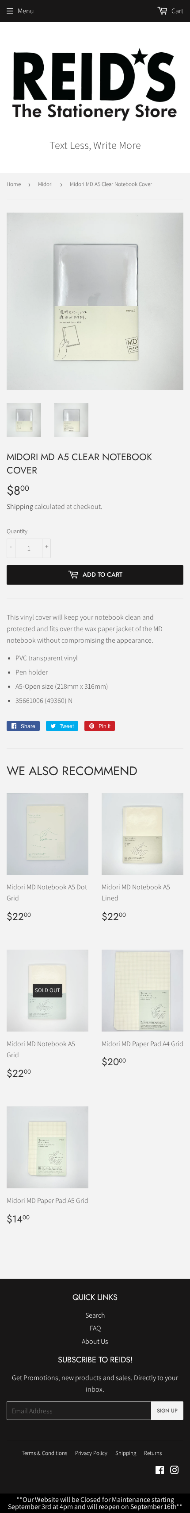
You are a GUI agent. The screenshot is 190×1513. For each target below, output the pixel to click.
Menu (26, 11)
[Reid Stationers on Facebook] (159, 1471)
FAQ (95, 1328)
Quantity (17, 531)
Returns (153, 1453)
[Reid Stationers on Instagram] (174, 1471)
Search (95, 1315)
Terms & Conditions (44, 1453)
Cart (176, 11)
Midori (45, 184)
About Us (95, 1341)
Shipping (20, 506)
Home (14, 184)
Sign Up (167, 1411)
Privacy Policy (91, 1453)
